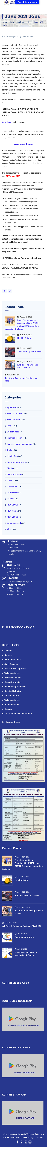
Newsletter (12, 486)
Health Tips (12, 456)
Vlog (9, 529)
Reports (10, 499)
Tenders (8, 650)
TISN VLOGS (12, 517)
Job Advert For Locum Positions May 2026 (21, 379)
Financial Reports (15, 438)
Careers (8, 655)
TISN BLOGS (12, 505)
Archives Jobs (13, 419)
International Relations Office (18, 713)
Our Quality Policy (12, 691)
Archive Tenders (14, 413)
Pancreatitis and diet (24, 937)
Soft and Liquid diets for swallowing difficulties (26, 953)
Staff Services (11, 664)
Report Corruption (12, 682)
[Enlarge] (41, 731)
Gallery (10, 450)
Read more (7, 562)
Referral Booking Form (15, 668)
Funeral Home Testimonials (19, 444)
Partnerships (13, 492)
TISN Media (12, 511)
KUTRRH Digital (10, 37)
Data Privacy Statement (15, 686)
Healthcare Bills (11, 704)
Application (12, 407)
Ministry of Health (12, 677)
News (9, 480)
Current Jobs (13, 432)
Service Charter (11, 695)
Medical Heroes (14, 474)
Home (4, 22)
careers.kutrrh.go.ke (23, 144)
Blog (9, 426)
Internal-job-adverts (16, 462)
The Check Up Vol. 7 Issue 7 (29, 353)
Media (10, 468)
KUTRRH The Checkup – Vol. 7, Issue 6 (28, 366)
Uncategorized (14, 523)
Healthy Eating (24, 338)
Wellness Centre (12, 673)
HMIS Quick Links (12, 659)
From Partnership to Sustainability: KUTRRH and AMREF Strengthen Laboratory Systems (22, 324)
